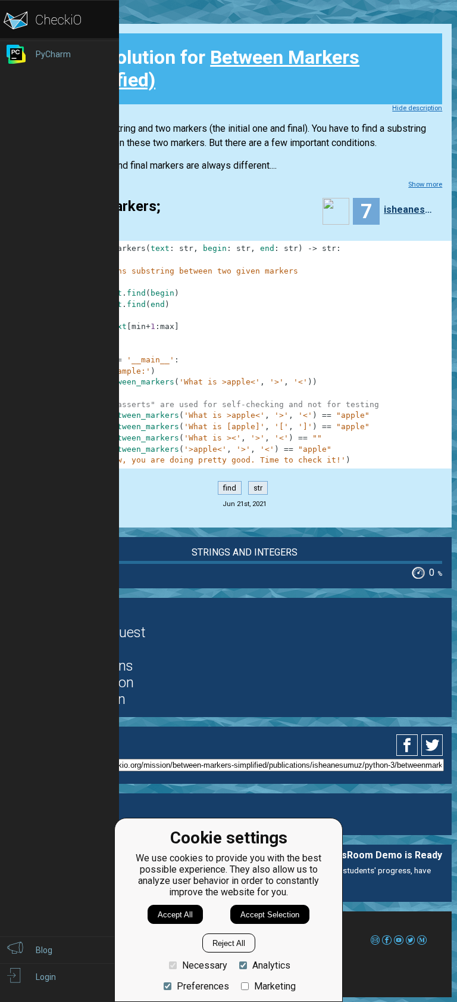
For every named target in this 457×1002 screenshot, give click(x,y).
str (257, 487)
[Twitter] (432, 745)
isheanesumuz (410, 209)
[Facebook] (408, 745)
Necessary (204, 965)
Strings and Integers (245, 552)
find (229, 487)
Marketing (275, 986)
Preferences (203, 986)
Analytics (271, 965)
